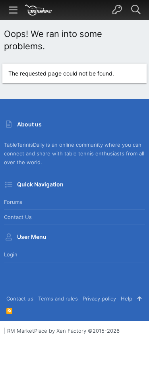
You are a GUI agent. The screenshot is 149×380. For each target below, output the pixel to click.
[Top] (139, 298)
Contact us (18, 217)
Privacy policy (99, 298)
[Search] (135, 10)
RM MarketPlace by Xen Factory (63, 331)
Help (126, 298)
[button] (13, 10)
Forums (13, 202)
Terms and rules (58, 298)
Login (10, 254)
